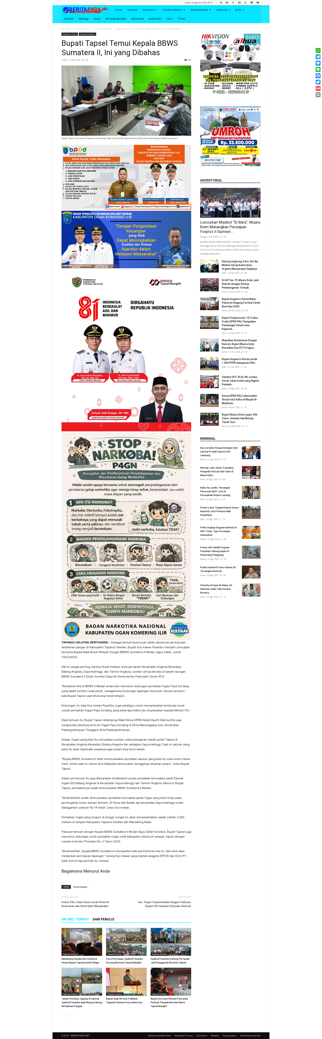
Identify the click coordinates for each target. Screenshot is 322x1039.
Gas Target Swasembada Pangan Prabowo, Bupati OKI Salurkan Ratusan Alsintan (164, 904)
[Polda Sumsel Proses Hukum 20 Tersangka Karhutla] (251, 572)
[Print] (318, 95)
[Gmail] (318, 88)
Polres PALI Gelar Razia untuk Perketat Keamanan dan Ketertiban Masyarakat (85, 904)
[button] (221, 2)
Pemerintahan (80, 886)
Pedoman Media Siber (159, 1035)
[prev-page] (63, 1013)
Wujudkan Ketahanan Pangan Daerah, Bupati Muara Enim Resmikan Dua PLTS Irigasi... (239, 344)
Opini (170, 18)
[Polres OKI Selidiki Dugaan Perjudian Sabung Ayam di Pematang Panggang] (251, 552)
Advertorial (137, 18)
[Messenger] (318, 63)
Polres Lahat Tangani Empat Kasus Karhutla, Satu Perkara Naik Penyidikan (219, 511)
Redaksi (215, 1035)
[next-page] (69, 1013)
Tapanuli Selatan (103, 28)
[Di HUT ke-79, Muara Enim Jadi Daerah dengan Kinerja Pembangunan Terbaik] (209, 284)
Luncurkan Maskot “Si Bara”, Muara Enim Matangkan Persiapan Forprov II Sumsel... (230, 227)
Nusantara (148, 9)
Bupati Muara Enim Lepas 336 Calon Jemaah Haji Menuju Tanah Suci (239, 418)
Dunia (97, 18)
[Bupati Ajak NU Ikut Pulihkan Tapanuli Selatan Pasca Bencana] (126, 982)
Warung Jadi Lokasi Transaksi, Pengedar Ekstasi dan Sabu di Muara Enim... (217, 471)
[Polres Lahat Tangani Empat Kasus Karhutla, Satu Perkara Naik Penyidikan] (251, 512)
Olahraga (83, 18)
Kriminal (68, 18)
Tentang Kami (229, 1035)
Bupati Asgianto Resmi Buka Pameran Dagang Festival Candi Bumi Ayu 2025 (241, 302)
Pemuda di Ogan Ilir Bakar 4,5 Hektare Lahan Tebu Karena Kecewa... (216, 589)
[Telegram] (318, 57)
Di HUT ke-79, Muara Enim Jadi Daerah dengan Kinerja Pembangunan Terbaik (240, 284)
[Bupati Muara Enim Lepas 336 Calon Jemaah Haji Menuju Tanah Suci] (209, 419)
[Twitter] (245, 2)
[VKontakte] (258, 2)
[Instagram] (239, 2)
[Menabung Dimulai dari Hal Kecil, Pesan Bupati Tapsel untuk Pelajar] (81, 942)
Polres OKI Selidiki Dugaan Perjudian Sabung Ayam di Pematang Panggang (214, 551)
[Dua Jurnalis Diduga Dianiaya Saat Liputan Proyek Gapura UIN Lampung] (251, 452)
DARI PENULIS (103, 919)
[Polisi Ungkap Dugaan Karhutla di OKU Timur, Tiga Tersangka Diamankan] (251, 532)
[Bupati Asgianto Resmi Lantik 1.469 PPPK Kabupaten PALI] (209, 363)
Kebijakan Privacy (184, 1035)
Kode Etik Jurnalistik (250, 1035)
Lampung (221, 9)
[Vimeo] (251, 2)
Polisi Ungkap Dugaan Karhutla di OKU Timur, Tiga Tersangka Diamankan (218, 531)
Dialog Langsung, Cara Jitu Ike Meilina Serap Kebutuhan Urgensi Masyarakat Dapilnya (240, 265)
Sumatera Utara (199, 9)
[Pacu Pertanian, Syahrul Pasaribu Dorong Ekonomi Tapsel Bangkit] (126, 942)
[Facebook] (233, 2)
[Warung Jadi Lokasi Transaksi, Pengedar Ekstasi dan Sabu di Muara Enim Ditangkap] (251, 472)
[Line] (318, 69)
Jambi (238, 9)
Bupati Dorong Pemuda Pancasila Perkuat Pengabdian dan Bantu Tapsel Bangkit (169, 1002)
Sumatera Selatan (172, 9)
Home (118, 9)
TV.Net (181, 18)
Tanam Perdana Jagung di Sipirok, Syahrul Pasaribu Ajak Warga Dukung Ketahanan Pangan (81, 1002)
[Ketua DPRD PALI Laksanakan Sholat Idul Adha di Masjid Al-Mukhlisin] (209, 400)
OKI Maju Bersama (115, 18)
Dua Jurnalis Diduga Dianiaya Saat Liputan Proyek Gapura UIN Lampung (219, 451)
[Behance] (227, 2)
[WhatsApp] (318, 50)
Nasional (132, 9)
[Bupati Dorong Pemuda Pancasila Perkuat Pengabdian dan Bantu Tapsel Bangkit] (171, 982)
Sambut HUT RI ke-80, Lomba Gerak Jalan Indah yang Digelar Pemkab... (240, 380)
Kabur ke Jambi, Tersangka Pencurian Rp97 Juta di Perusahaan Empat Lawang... (216, 491)
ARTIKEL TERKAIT (75, 919)
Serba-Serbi (155, 18)
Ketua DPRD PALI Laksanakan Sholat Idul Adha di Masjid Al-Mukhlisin (240, 399)
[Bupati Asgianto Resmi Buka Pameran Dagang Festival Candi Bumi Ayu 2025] (209, 303)
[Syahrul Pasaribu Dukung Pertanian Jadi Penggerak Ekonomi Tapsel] (171, 942)
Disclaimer (201, 1035)
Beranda (65, 28)
